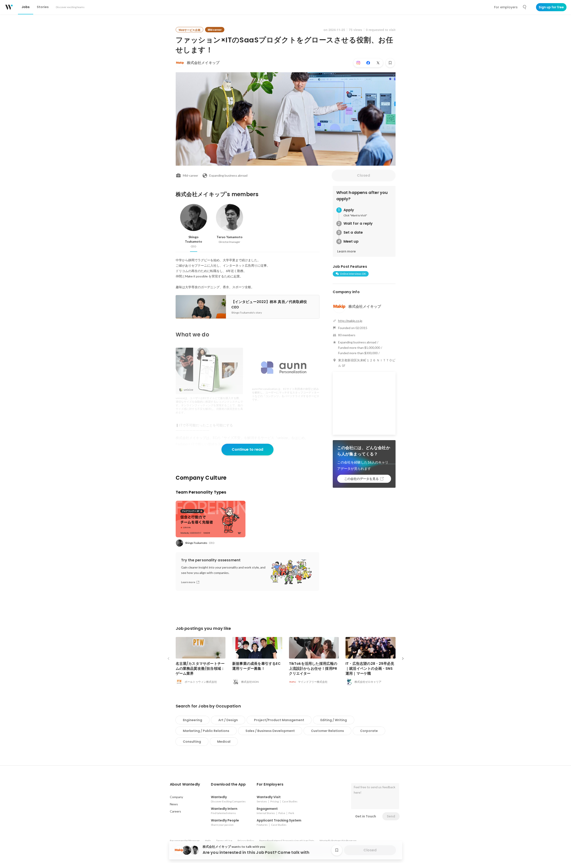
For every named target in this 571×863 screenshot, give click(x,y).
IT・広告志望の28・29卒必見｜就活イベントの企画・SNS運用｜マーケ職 (370, 668)
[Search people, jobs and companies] (524, 7)
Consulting (192, 741)
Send (391, 816)
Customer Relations (327, 731)
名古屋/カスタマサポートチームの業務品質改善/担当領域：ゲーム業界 (200, 668)
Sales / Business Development (270, 731)
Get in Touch (365, 816)
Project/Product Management (279, 720)
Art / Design (228, 720)
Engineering (192, 720)
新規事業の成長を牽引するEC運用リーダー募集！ (256, 666)
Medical (223, 741)
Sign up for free (551, 7)
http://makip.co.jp (350, 321)
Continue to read (247, 449)
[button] (185, 784)
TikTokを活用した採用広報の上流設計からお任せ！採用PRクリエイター (313, 668)
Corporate (369, 731)
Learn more (346, 251)
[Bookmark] (390, 62)
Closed (363, 175)
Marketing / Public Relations (206, 731)
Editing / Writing (333, 720)
